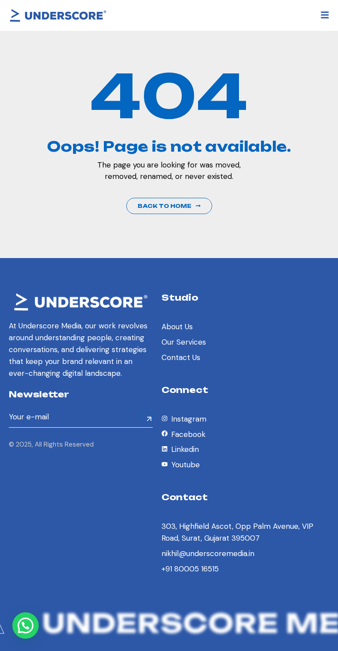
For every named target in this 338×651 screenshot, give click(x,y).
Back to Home (164, 206)
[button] (25, 625)
